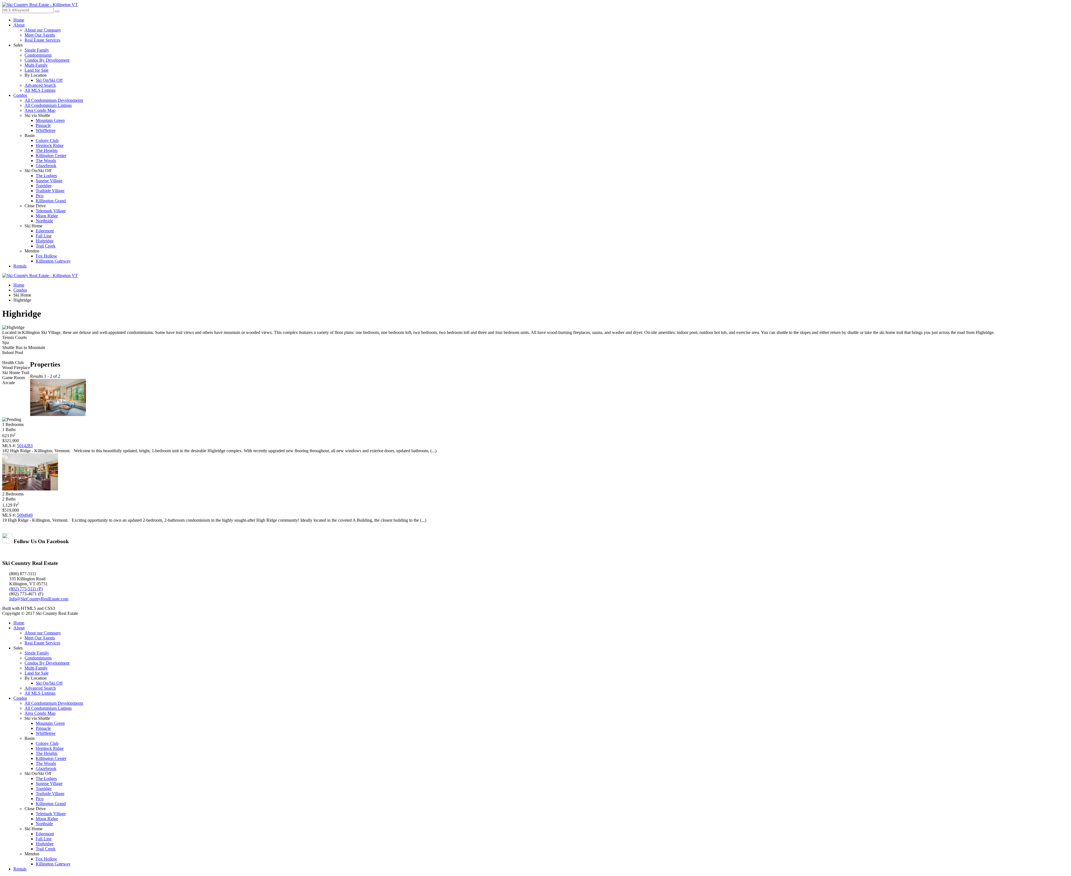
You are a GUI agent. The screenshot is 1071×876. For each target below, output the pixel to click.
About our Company (43, 30)
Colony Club (47, 140)
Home (18, 20)
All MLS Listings (40, 90)
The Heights (46, 150)
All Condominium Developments (54, 100)
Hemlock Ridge (50, 145)
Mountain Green (50, 120)
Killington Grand (51, 200)
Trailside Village (50, 190)
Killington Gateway (53, 261)
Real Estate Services (42, 40)
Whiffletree (46, 130)
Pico (40, 195)
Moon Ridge (47, 215)
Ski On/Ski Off (49, 80)
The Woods (46, 160)
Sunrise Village (49, 180)
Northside (44, 220)
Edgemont (45, 230)
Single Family (37, 50)
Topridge (44, 185)
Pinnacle (43, 125)
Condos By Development (47, 60)
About (19, 25)
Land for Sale (37, 70)
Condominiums (38, 55)
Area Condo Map (40, 110)
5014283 (25, 445)
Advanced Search (40, 85)
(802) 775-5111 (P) (26, 588)
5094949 (25, 515)
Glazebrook (46, 165)
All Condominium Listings (48, 105)
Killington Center (51, 155)
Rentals (19, 266)
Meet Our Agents (40, 35)
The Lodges (46, 175)
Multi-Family (36, 65)
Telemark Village (51, 210)
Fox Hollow (46, 256)
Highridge (45, 241)
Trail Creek (46, 246)
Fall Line (44, 236)
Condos (20, 95)
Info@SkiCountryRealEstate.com (38, 598)
